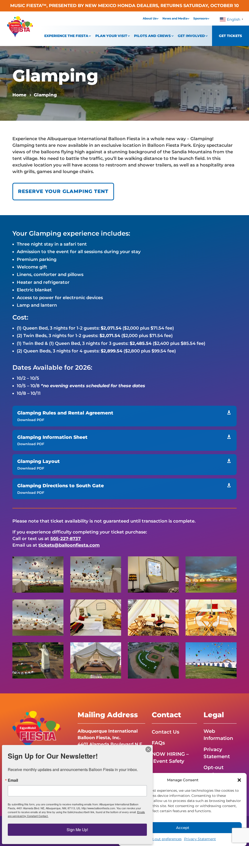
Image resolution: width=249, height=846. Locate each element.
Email (13, 780)
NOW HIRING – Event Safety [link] (170, 757)
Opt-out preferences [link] (164, 839)
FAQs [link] (158, 743)
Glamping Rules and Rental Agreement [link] (65, 413)
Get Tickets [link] (230, 36)
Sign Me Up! (77, 829)
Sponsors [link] (200, 18)
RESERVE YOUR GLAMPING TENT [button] (63, 191)
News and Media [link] (174, 18)
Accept (182, 827)
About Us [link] (149, 18)
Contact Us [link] (165, 732)
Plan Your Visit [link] (111, 36)
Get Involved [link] (191, 36)
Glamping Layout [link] (38, 461)
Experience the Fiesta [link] (66, 36)
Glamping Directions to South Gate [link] (60, 485)
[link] (20, 35)
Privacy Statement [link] (200, 839)
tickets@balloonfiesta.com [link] (69, 545)
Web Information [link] (218, 734)
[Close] (148, 749)
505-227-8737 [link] (65, 538)
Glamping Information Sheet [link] (52, 437)
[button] (239, 780)
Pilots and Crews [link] (152, 36)
